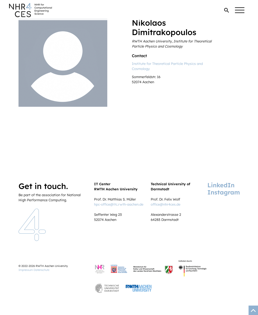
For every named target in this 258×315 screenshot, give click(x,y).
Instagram (223, 192)
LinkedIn (221, 185)
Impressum (26, 270)
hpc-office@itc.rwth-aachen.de (118, 204)
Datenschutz (41, 270)
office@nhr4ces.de (165, 204)
